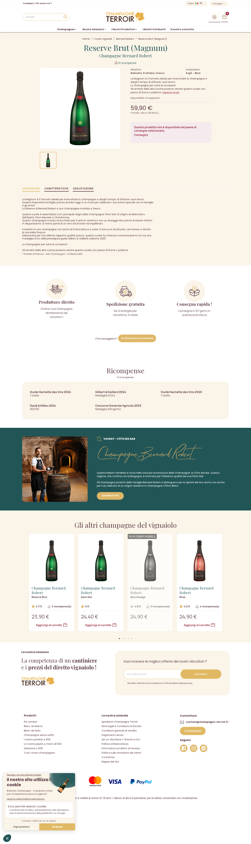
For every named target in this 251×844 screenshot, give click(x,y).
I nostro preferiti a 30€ (37, 739)
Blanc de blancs (33, 726)
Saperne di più (170, 92)
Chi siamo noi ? (44, 3)
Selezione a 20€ (33, 748)
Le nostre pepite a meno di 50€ (43, 744)
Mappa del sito (110, 761)
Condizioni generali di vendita (119, 730)
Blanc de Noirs (32, 730)
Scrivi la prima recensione (137, 338)
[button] (119, 638)
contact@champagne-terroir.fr (207, 722)
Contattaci (108, 757)
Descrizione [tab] (31, 188)
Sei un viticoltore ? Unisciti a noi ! (121, 739)
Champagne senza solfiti (39, 735)
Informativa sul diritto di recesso (121, 748)
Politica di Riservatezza (115, 744)
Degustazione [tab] (83, 188)
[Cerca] (65, 17)
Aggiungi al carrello (49, 625)
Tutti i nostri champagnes (39, 752)
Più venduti (30, 721)
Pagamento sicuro (113, 735)
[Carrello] (224, 16)
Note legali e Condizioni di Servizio (122, 726)
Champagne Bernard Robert (125, 55)
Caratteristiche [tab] (57, 188)
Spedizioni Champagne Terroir (120, 721)
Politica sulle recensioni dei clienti (121, 752)
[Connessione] (214, 17)
